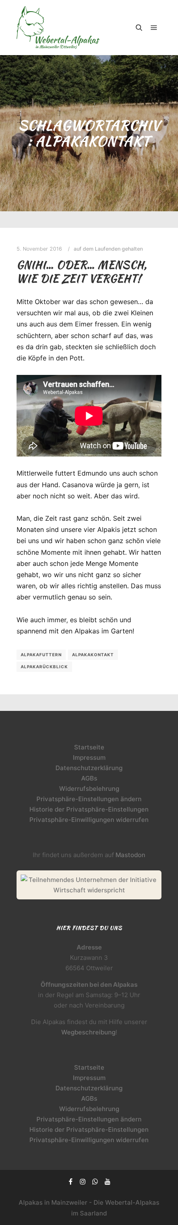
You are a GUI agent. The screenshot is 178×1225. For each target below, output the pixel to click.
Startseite (89, 747)
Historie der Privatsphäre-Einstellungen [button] (89, 809)
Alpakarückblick (44, 666)
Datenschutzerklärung (89, 768)
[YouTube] (107, 1181)
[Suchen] (139, 27)
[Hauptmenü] (154, 27)
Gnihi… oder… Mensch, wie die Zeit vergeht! (82, 271)
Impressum (89, 757)
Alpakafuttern (41, 654)
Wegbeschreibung (88, 1032)
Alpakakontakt (93, 654)
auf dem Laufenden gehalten (108, 249)
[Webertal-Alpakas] (58, 27)
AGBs (89, 778)
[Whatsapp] (95, 1181)
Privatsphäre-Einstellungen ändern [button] (89, 799)
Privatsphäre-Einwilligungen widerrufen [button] (89, 820)
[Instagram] (82, 1181)
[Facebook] (70, 1181)
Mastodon (130, 855)
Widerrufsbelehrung (89, 789)
